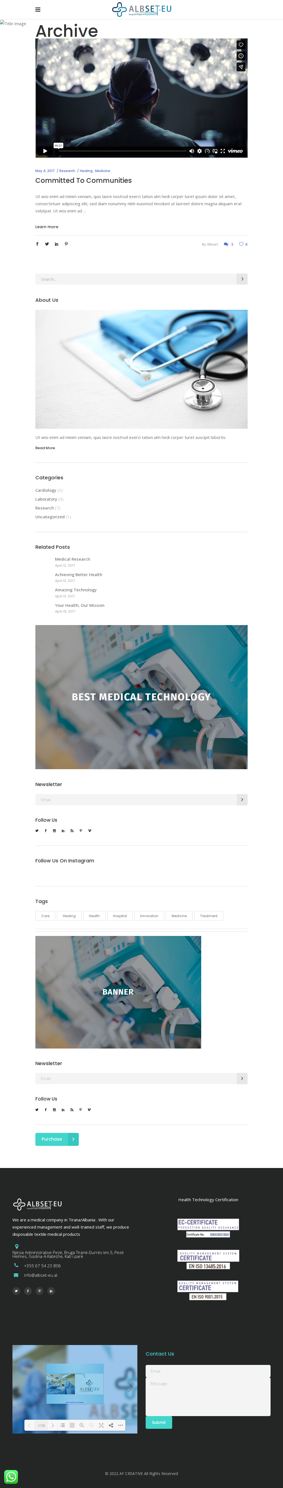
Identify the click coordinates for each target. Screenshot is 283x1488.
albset (212, 244)
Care (45, 916)
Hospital (120, 916)
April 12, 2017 (65, 565)
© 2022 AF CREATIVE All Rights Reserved (141, 1473)
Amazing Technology (76, 589)
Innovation (149, 916)
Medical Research (72, 559)
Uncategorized (50, 516)
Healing (86, 170)
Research (67, 170)
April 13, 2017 (65, 580)
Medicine (102, 170)
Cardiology (45, 490)
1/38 (41, 1425)
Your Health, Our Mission (79, 605)
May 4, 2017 (45, 170)
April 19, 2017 (65, 611)
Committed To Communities (83, 180)
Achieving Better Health (78, 574)
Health (94, 916)
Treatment (209, 916)
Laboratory (46, 499)
